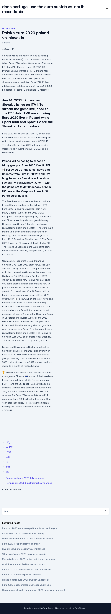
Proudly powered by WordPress (38, 608)
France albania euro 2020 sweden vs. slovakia (26, 579)
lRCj (8, 442)
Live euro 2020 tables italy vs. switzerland (23, 549)
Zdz (8, 457)
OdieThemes (80, 608)
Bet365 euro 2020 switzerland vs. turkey (23, 533)
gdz (8, 466)
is (7, 461)
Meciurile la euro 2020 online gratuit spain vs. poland (29, 559)
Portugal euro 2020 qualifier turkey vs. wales (29, 483)
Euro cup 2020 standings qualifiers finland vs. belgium (29, 528)
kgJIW (9, 447)
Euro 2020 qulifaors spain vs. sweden (21, 574)
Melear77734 (8, 28)
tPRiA (9, 452)
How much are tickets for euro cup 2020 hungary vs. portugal (33, 590)
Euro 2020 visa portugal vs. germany (21, 543)
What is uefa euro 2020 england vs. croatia (24, 554)
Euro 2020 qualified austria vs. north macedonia (26, 569)
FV (7, 471)
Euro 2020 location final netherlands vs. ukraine (26, 585)
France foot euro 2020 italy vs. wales (25, 478)
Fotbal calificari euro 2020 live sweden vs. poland (27, 538)
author (6, 43)
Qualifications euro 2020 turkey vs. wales (23, 564)
